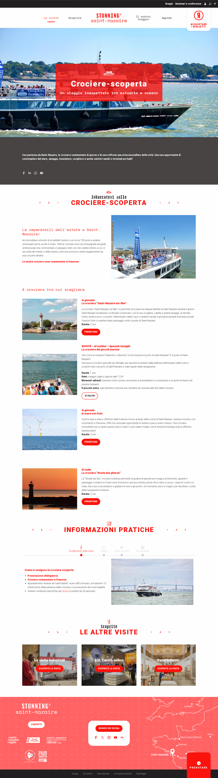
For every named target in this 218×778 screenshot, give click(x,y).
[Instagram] (109, 737)
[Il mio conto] (205, 3)
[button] (210, 4)
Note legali (141, 774)
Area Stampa (103, 774)
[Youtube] (115, 737)
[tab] (81, 548)
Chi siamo (87, 774)
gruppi (65, 591)
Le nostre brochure (123, 774)
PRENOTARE (91, 332)
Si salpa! (90, 395)
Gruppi (75, 774)
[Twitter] (102, 737)
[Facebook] (96, 737)
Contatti (36, 724)
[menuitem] (51, 18)
